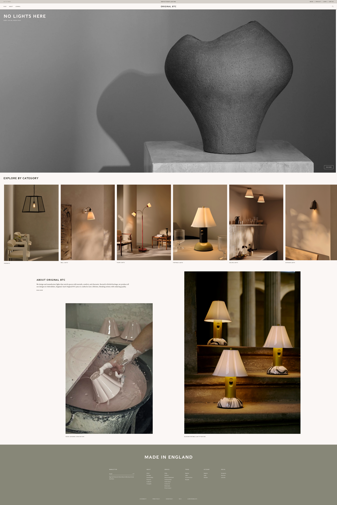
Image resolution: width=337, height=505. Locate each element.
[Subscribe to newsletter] (133, 473)
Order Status (168, 481)
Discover (329, 167)
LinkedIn (223, 477)
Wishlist (318, 1)
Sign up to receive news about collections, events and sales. (121, 477)
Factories (149, 479)
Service (167, 469)
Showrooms (167, 486)
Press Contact (168, 488)
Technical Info (168, 479)
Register (187, 473)
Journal (17, 6)
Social (223, 469)
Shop (5, 6)
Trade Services (188, 477)
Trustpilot (149, 483)
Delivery (167, 475)
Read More (40, 290)
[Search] (332, 6)
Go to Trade (7, 1)
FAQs (166, 473)
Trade (187, 469)
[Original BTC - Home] (168, 6)
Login (325, 1)
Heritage (149, 475)
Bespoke (187, 479)
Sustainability (150, 477)
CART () (331, 1)
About (11, 6)
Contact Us (167, 483)
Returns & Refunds (169, 477)
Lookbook (149, 481)
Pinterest (223, 475)
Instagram (223, 473)
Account (207, 469)
